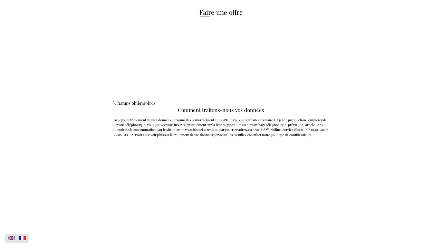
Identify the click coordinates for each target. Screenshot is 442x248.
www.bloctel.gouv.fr (199, 129)
